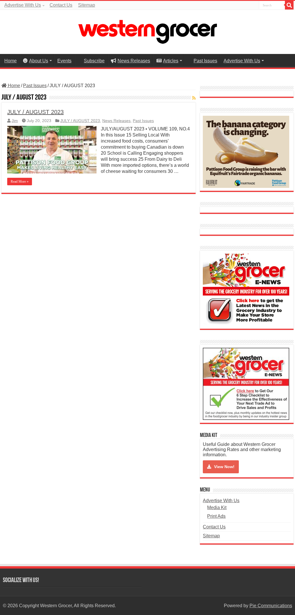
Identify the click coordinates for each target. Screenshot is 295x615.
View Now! (224, 466)
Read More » (20, 182)
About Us (38, 60)
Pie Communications (270, 605)
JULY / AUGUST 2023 (35, 112)
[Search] (289, 5)
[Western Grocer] (147, 31)
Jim (15, 121)
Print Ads (216, 516)
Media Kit (216, 507)
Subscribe (94, 60)
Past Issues (205, 60)
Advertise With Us (22, 5)
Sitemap (86, 5)
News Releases (134, 60)
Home (10, 60)
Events (64, 60)
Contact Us (61, 5)
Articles (170, 60)
